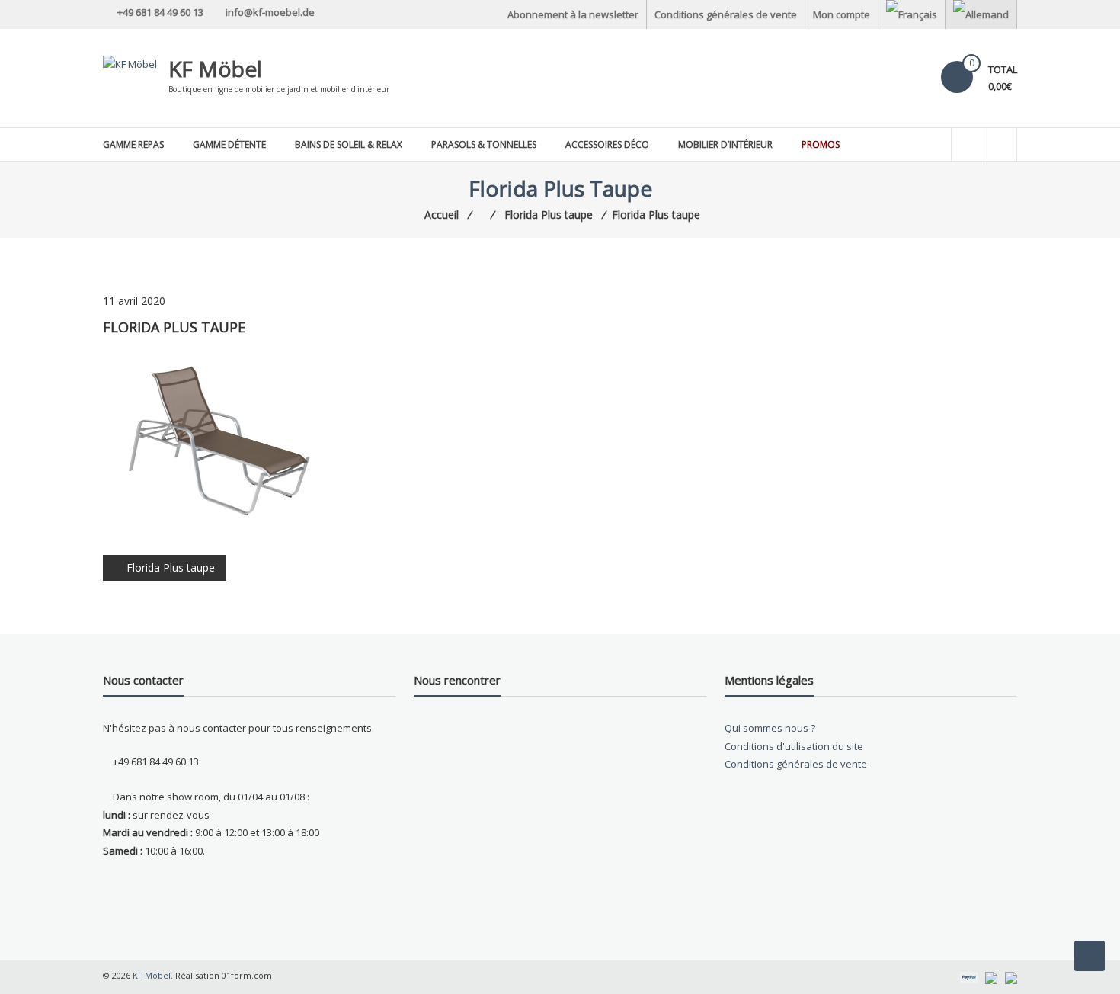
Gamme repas (133, 144)
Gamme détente (229, 144)
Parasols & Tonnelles (483, 144)
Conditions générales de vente (725, 14)
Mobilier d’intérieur (725, 144)
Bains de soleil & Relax (348, 144)
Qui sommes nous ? (770, 728)
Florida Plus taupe (170, 567)
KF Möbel (215, 68)
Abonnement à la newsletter (572, 14)
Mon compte (841, 14)
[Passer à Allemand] (981, 14)
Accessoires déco (607, 144)
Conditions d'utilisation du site (794, 746)
